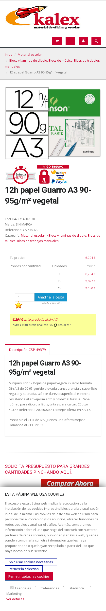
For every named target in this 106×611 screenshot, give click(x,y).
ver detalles (15, 599)
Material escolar (30, 54)
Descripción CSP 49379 (27, 349)
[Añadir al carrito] (70, 484)
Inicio (9, 54)
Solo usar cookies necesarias (31, 562)
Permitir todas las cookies (29, 576)
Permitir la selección (24, 569)
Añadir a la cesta (51, 297)
